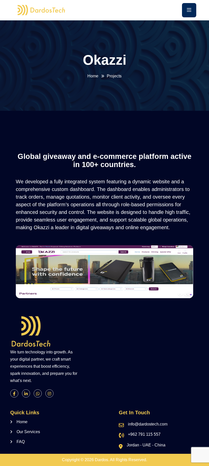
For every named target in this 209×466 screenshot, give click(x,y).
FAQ (21, 442)
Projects (114, 76)
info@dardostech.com (147, 424)
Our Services (28, 432)
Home (92, 76)
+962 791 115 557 (144, 434)
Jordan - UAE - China (146, 445)
